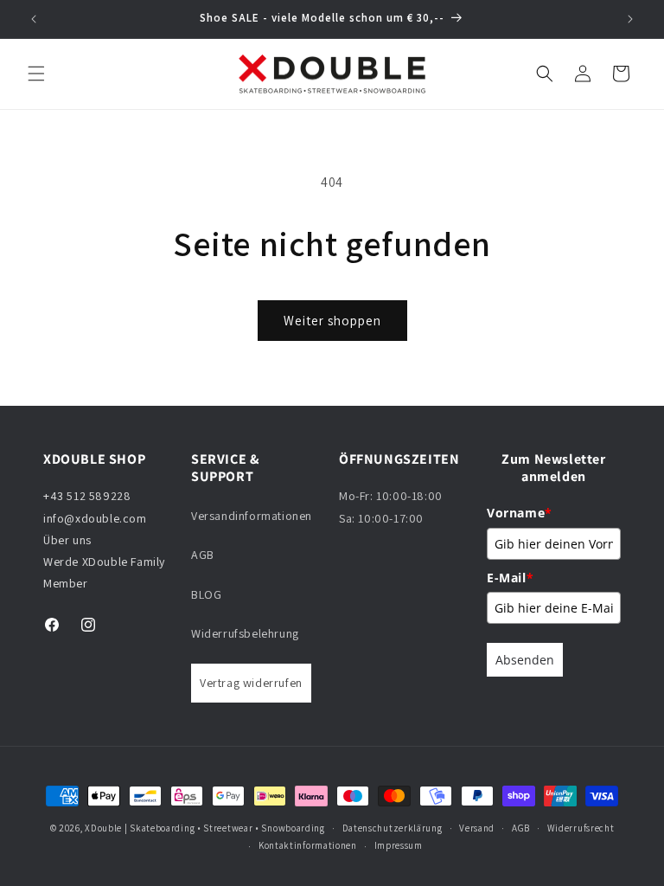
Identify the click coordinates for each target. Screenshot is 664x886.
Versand (477, 828)
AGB (202, 554)
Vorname (519, 512)
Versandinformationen (251, 515)
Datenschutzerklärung (392, 828)
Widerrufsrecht (581, 828)
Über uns (67, 540)
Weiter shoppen (332, 320)
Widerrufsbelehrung (245, 633)
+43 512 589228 (87, 496)
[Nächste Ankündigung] (630, 19)
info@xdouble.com (96, 518)
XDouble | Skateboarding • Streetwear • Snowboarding (205, 828)
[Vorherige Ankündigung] (34, 19)
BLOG (206, 594)
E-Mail (510, 577)
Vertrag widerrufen (251, 682)
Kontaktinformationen (308, 845)
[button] (36, 74)
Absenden (524, 660)
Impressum (398, 845)
